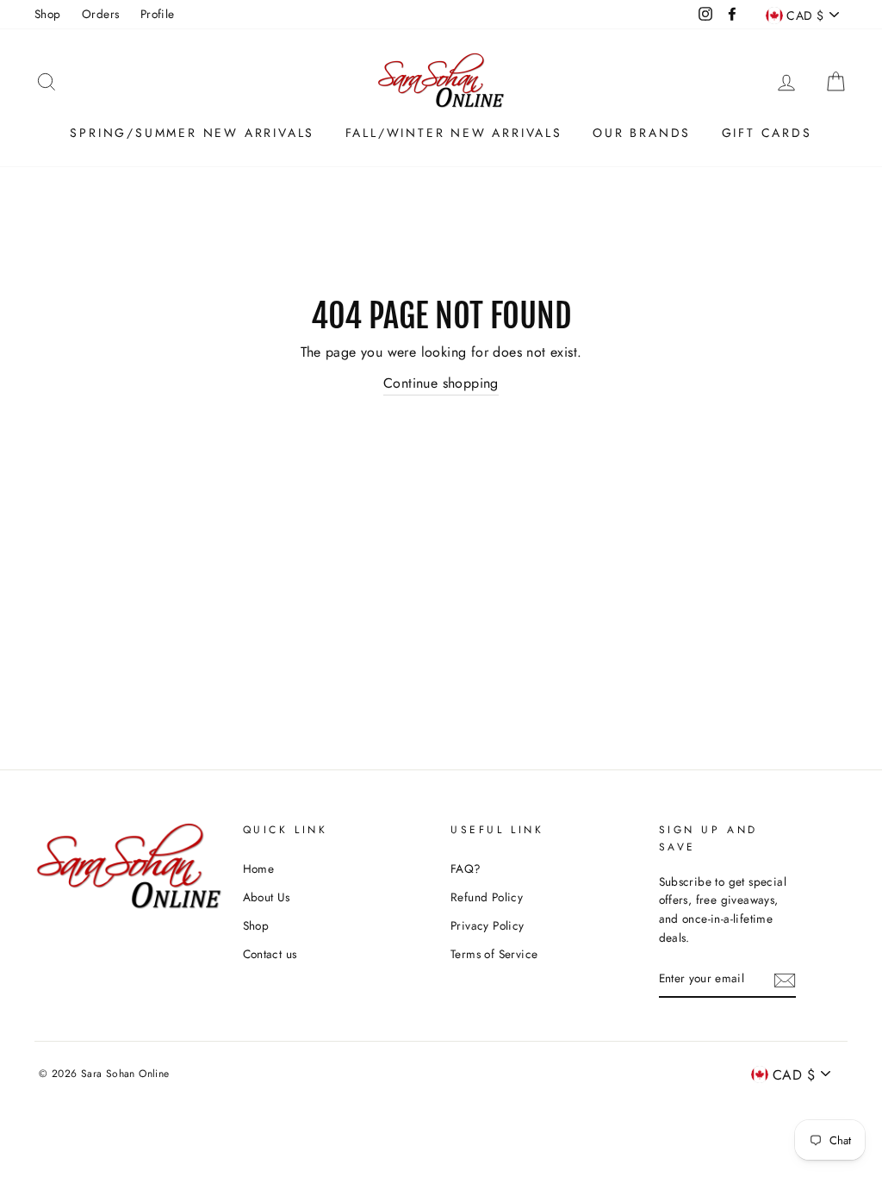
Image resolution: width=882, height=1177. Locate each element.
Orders (100, 13)
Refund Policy (486, 897)
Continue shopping (441, 383)
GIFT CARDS (767, 132)
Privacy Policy (487, 925)
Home (259, 868)
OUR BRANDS (642, 132)
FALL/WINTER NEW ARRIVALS (453, 132)
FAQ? (465, 868)
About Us (266, 897)
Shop (47, 13)
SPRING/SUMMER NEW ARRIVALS (192, 132)
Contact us (270, 953)
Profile (157, 13)
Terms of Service (493, 953)
